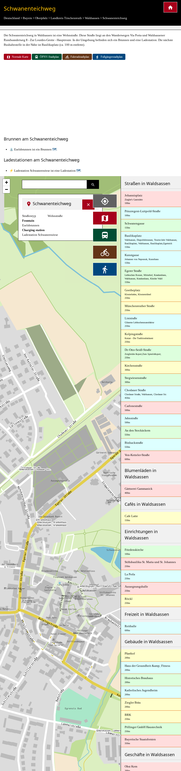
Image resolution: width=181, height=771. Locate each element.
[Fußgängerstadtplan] (105, 269)
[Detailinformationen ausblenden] (88, 204)
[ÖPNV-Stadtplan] (105, 235)
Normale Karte (20, 56)
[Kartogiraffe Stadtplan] (170, 7)
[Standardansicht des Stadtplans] (105, 218)
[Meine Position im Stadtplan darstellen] (105, 200)
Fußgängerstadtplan (112, 56)
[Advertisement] (90, 99)
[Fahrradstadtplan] (105, 252)
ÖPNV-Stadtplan (49, 56)
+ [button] (6, 182)
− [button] (6, 189)
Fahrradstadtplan (79, 56)
